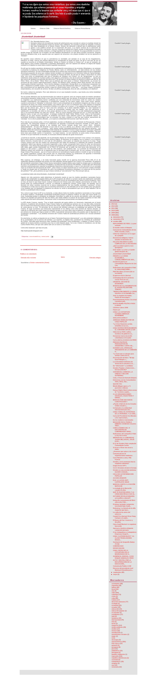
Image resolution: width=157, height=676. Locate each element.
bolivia (114, 587)
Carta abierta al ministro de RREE (125, 340)
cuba (113, 598)
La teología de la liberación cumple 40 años (122, 489)
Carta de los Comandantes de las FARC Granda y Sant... (124, 231)
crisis (114, 596)
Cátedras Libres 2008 (120, 307)
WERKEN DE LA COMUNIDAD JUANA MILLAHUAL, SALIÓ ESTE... (123, 439)
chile (113, 593)
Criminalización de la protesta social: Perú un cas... (123, 278)
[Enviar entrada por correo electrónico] (52, 236)
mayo (115, 574)
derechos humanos (118, 602)
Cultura (114, 600)
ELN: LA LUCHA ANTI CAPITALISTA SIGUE (121, 481)
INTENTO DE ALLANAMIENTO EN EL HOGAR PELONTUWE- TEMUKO (124, 287)
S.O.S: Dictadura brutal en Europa (124, 468)
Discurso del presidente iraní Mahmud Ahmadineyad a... (123, 569)
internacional (116, 620)
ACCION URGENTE (119, 478)
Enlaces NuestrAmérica (62, 28)
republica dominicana (119, 658)
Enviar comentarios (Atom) (39, 262)
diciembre (117, 217)
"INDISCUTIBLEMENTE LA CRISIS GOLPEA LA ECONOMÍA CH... (125, 292)
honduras (115, 618)
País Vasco (115, 643)
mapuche (115, 625)
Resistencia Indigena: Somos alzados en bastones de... (123, 238)
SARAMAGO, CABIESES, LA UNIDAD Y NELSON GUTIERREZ (123, 373)
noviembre (117, 219)
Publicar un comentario (28, 254)
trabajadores (116, 661)
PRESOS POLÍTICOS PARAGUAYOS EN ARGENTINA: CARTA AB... (123, 344)
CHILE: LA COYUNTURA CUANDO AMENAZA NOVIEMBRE (121, 314)
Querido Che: (117, 384)
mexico (114, 631)
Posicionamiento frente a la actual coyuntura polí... (125, 300)
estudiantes (116, 614)
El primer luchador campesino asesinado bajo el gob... (123, 505)
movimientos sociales (119, 634)
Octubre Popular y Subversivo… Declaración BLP (124, 369)
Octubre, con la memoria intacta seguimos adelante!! (124, 462)
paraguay (115, 647)
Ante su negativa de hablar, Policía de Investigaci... (122, 296)
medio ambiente (117, 627)
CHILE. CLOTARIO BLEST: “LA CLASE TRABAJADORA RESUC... (123, 538)
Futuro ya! (116, 310)
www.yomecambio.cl (120, 318)
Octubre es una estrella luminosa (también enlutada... (124, 471)
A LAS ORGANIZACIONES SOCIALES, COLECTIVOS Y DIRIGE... (123, 396)
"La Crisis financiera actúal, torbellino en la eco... (122, 325)
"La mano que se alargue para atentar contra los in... (123, 355)
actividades (116, 584)
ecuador (114, 607)
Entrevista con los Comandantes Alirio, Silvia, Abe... (124, 381)
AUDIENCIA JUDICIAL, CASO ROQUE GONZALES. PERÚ (123, 557)
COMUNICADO (118, 546)
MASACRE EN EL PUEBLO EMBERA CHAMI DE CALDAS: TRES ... (124, 424)
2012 (113, 206)
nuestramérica (34, 236)
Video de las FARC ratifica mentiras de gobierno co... (123, 333)
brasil (114, 589)
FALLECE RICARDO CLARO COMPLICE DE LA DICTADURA (125, 243)
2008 (113, 215)
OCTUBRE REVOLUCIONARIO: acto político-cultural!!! (124, 497)
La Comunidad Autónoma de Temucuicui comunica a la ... (123, 362)
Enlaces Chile (44, 28)
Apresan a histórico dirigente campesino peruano (123, 529)
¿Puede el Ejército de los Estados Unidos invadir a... (124, 405)
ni (112, 638)
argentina (115, 585)
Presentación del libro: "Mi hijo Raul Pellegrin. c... (123, 358)
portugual (115, 652)
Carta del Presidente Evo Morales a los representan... (124, 417)
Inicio (24, 28)
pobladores (115, 651)
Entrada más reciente (28, 258)
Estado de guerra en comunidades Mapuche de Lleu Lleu (124, 263)
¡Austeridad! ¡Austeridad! (33, 36)
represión (115, 656)
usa (113, 665)
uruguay (114, 663)
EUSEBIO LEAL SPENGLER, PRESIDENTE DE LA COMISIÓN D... (125, 349)
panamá (114, 645)
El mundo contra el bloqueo (122, 228)
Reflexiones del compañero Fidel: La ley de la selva (124, 434)
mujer (114, 636)
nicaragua (115, 640)
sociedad (115, 660)
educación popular (118, 611)
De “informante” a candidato (123, 366)
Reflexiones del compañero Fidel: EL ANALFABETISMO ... (124, 268)
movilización (116, 632)
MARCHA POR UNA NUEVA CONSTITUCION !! (122, 401)
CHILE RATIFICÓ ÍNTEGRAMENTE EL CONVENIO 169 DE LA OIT (125, 329)
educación (115, 609)
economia (115, 605)
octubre (116, 221)
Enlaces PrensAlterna (82, 28)
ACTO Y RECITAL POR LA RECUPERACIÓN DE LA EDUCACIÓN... (122, 562)
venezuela (45, 236)
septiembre (117, 572)
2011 (113, 208)
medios (114, 629)
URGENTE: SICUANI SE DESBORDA (121, 283)
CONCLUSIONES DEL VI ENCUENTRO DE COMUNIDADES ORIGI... (122, 429)
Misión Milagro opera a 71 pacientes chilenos (122, 387)
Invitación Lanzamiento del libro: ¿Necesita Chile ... (124, 501)
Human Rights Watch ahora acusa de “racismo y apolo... (125, 391)
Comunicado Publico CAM (122, 566)
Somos (33, 28)
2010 (113, 210)
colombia (115, 594)
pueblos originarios (118, 654)
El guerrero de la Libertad (122, 275)
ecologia (115, 603)
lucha (113, 623)
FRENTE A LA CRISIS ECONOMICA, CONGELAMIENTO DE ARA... (124, 258)
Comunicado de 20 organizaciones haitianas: (123, 454)
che (113, 591)
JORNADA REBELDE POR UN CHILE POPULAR (123, 321)
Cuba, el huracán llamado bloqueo (125, 378)
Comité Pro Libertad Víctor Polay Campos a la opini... (124, 517)
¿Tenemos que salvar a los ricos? (124, 451)
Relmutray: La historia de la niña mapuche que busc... (124, 509)
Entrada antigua (95, 258)
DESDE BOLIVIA (118, 548)
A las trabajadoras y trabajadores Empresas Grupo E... (124, 533)
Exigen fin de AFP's (119, 466)
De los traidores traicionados (123, 420)
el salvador (115, 613)
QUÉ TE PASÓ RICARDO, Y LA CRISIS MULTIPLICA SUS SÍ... (124, 493)
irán (113, 622)
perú (113, 649)
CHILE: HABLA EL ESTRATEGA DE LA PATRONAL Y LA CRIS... (124, 413)
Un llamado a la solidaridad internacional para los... (122, 409)
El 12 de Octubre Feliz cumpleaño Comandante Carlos (124, 444)
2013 (113, 204)
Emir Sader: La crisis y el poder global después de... (124, 250)
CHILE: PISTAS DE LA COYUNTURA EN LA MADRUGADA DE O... (121, 552)
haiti (113, 616)
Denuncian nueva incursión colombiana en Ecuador (122, 337)
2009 (113, 213)
